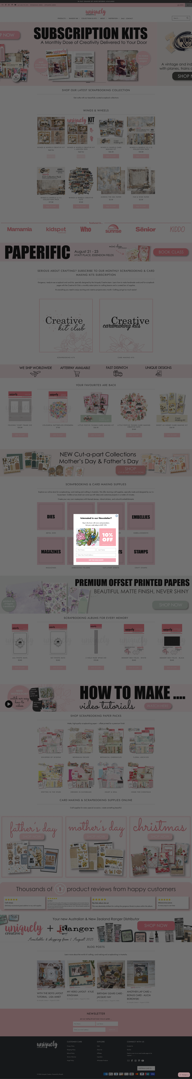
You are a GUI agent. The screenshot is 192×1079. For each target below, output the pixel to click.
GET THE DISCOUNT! (96, 560)
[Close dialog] (117, 516)
